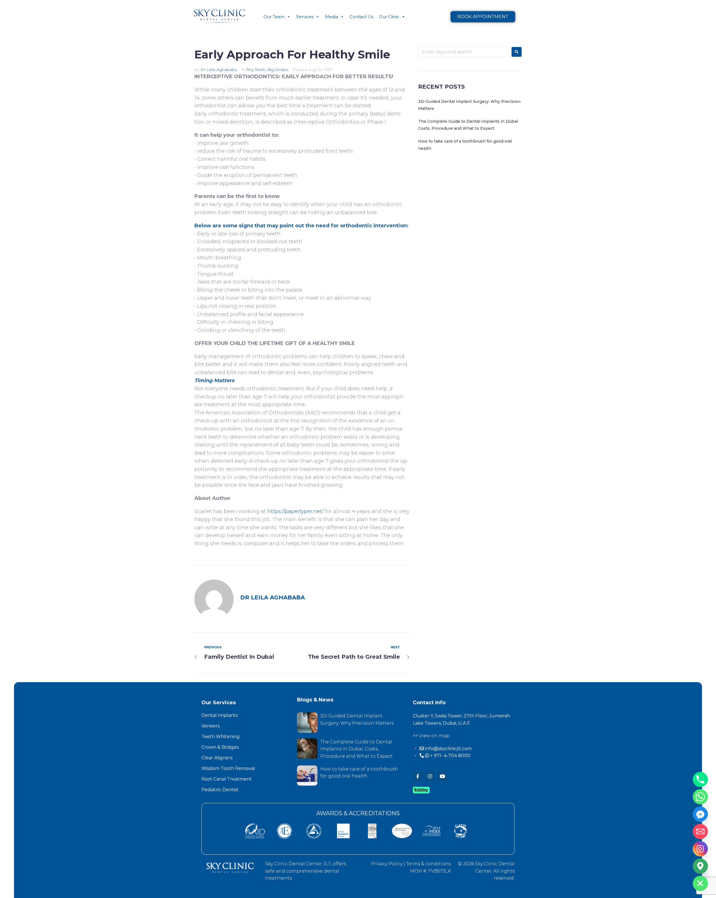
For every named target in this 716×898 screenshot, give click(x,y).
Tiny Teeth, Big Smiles (267, 69)
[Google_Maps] (700, 866)
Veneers (210, 726)
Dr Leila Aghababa (219, 69)
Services (305, 16)
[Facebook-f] (417, 776)
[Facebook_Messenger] (700, 814)
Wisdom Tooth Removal (228, 768)
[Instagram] (430, 776)
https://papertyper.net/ (295, 511)
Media (331, 16)
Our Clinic (389, 16)
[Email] (700, 831)
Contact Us (361, 16)
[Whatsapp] (700, 796)
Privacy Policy (386, 863)
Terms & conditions (428, 863)
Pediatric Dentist (220, 789)
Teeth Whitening (220, 736)
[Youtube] (442, 776)
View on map (434, 735)
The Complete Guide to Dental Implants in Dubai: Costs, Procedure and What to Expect (356, 749)
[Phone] (700, 779)
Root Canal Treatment (226, 779)
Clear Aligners (216, 757)
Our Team (274, 16)
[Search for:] (463, 52)
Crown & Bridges (220, 747)
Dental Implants (219, 715)
